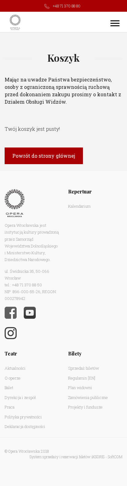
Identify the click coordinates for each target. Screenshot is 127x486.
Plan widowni (80, 387)
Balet (9, 387)
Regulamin (77, 378)
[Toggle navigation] (115, 23)
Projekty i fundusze (85, 407)
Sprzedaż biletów (83, 368)
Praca (9, 407)
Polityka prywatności (23, 417)
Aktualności (15, 368)
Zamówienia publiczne (88, 397)
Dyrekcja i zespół (20, 397)
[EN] (91, 378)
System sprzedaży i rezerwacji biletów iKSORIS (67, 456)
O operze (13, 378)
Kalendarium (79, 206)
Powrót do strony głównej (43, 155)
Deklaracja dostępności (25, 426)
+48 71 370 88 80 (66, 5)
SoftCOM (115, 456)
